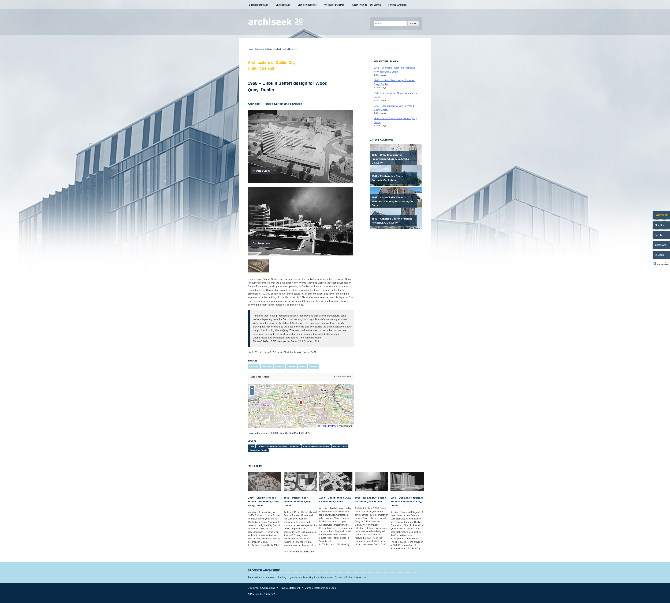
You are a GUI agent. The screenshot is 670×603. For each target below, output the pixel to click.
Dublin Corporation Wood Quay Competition (278, 446)
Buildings (259, 49)
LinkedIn (279, 366)
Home (250, 49)
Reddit (303, 366)
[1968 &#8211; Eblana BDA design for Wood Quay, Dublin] (371, 490)
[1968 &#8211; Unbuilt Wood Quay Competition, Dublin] (335, 490)
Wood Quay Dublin (258, 450)
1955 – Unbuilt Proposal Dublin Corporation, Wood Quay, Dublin (263, 501)
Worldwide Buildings (334, 5)
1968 (252, 446)
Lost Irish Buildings (307, 5)
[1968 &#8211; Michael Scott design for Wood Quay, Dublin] (300, 490)
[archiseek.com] (275, 25)
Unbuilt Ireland (283, 5)
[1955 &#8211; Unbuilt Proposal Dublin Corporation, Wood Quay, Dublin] (264, 490)
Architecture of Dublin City (272, 62)
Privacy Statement (290, 587)
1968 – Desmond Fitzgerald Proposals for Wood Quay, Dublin (406, 501)
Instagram (660, 244)
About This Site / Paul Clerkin (366, 5)
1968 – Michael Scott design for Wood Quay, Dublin (297, 501)
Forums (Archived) (397, 5)
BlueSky (291, 366)
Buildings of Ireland (258, 5)
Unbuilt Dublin (340, 446)
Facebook (254, 366)
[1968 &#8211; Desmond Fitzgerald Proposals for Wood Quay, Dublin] (407, 490)
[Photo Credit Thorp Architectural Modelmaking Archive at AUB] (301, 146)
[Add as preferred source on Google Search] (661, 265)
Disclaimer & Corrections (261, 587)
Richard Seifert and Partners (316, 446)
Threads (314, 366)
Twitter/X (267, 366)
